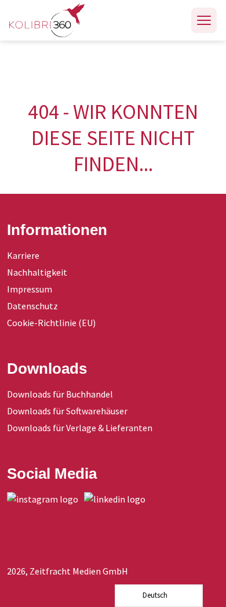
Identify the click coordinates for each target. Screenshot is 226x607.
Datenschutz (32, 306)
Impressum (29, 289)
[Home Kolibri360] (47, 20)
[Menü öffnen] (204, 20)
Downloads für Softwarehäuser (67, 411)
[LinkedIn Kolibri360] (117, 499)
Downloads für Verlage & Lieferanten (79, 427)
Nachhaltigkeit (37, 272)
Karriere (23, 255)
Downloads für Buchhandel (60, 394)
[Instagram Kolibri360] (45, 499)
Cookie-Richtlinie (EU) (51, 322)
